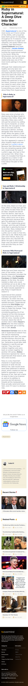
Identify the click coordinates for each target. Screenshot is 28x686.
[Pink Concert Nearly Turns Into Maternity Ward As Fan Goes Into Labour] (14, 562)
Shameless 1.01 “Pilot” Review (10, 615)
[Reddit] (20, 392)
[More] (24, 392)
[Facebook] (12, 392)
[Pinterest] (4, 392)
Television (3, 649)
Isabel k (5, 28)
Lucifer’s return (17, 144)
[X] (16, 392)
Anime (2, 657)
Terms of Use (18, 654)
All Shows (3, 664)
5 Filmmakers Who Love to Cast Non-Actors (14, 511)
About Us (17, 657)
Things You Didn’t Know (7, 659)
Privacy (17, 649)
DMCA (16, 652)
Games (3, 661)
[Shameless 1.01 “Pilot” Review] (14, 604)
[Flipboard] (8, 392)
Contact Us (18, 659)
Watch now (23, 6)
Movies (3, 652)
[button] (25, 2)
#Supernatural (6, 436)
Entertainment (4, 654)
